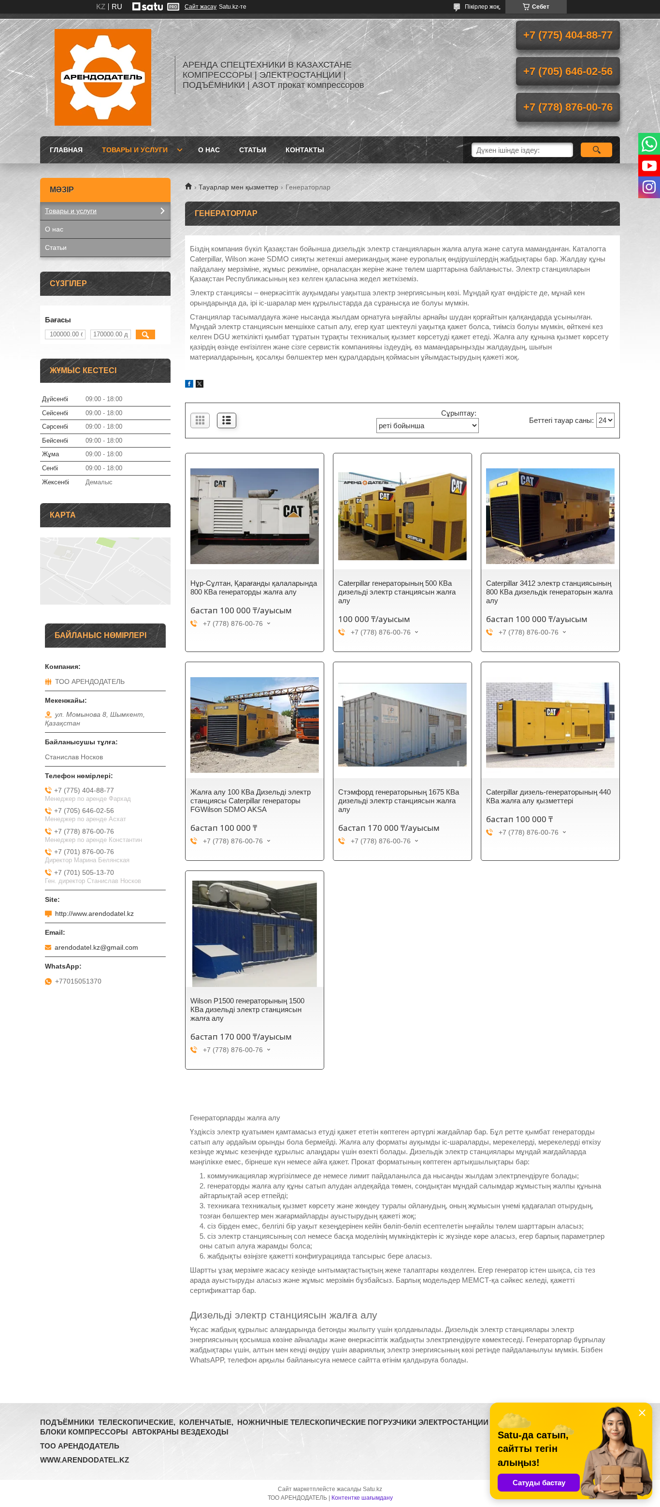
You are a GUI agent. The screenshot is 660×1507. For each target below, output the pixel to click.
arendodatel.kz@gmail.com (96, 947)
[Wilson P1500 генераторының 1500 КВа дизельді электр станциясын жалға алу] (254, 934)
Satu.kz (372, 1489)
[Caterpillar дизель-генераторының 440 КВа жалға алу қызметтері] (550, 725)
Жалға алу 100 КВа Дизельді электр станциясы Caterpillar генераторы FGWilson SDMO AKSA (250, 800)
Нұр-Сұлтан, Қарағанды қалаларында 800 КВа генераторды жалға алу (253, 587)
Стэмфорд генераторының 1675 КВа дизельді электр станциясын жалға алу (398, 800)
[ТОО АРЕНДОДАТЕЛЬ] (103, 75)
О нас (209, 150)
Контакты (305, 150)
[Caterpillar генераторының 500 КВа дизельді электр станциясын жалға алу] (402, 516)
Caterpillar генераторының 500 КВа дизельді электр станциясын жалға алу (397, 592)
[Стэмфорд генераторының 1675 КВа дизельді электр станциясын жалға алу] (402, 725)
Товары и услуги (135, 150)
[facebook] (189, 385)
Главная (66, 150)
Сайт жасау (200, 6)
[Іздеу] (596, 150)
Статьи (252, 150)
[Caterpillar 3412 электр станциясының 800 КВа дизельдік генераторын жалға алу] (550, 516)
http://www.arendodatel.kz (94, 913)
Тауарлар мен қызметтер (238, 187)
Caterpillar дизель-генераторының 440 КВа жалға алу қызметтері (548, 796)
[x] (199, 385)
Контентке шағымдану (362, 1497)
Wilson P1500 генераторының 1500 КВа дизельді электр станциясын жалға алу (247, 1009)
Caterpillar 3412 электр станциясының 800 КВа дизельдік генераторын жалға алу (549, 592)
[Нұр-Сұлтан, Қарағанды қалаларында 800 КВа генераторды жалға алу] (254, 516)
